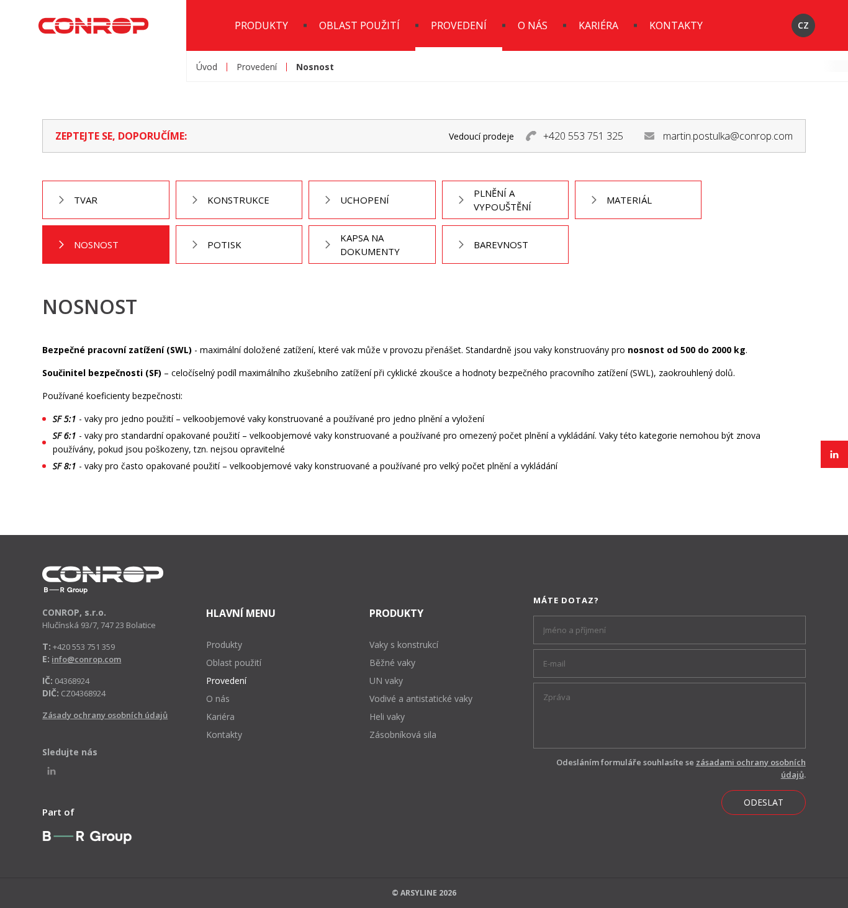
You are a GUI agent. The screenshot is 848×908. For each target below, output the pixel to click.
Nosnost (96, 244)
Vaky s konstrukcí (403, 644)
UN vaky (386, 680)
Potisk (224, 244)
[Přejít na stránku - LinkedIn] (834, 454)
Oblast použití (359, 25)
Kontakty (676, 25)
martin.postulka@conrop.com (728, 136)
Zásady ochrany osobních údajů (105, 715)
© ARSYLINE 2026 (424, 893)
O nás (533, 25)
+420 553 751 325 (583, 136)
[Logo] (102, 580)
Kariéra (598, 25)
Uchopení (364, 200)
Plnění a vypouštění (502, 200)
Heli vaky (387, 716)
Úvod (206, 67)
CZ (803, 25)
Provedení (459, 25)
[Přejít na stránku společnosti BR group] (87, 837)
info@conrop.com (86, 659)
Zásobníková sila (402, 734)
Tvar (85, 200)
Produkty (261, 25)
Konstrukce (238, 200)
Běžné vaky (392, 662)
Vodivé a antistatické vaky (420, 698)
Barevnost (501, 244)
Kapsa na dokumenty (370, 244)
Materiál (629, 200)
